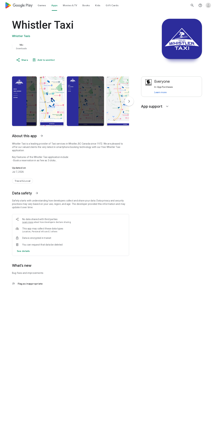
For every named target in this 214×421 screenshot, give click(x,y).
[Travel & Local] (22, 180)
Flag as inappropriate (27, 283)
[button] (24, 101)
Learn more (27, 222)
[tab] (42, 5)
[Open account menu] (208, 5)
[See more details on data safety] (23, 251)
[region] (79, 46)
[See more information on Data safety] (37, 193)
